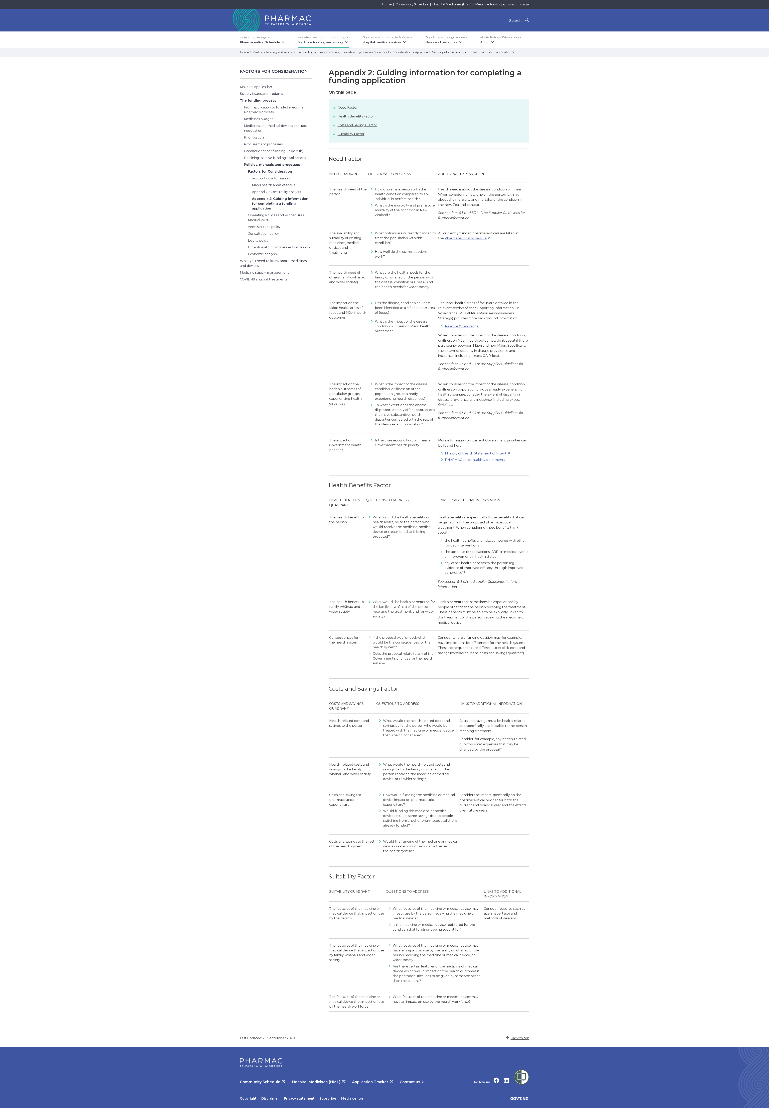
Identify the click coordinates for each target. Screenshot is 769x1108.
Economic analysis (262, 254)
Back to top (520, 1038)
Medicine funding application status (502, 4)
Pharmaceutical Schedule (466, 238)
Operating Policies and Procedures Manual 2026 (276, 217)
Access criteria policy (264, 227)
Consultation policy (263, 234)
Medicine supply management (264, 272)
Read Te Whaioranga (461, 326)
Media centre (352, 1098)
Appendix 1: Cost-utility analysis (276, 192)
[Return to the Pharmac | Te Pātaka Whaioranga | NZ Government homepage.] (271, 20)
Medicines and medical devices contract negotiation (275, 128)
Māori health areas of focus (273, 185)
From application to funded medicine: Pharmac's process (274, 109)
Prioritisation (254, 137)
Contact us (410, 1082)
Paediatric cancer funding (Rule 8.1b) (273, 151)
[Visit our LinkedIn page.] (506, 1080)
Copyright (248, 1098)
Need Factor (348, 107)
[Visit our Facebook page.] (496, 1080)
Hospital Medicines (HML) (451, 4)
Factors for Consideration (274, 71)
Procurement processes (263, 144)
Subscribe (327, 1098)
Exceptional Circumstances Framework (279, 247)
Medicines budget (258, 119)
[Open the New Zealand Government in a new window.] (519, 1098)
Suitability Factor (351, 134)
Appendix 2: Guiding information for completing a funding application (280, 203)
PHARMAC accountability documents (475, 460)
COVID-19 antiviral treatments (263, 279)
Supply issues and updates (261, 94)
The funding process (258, 100)
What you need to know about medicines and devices (273, 263)
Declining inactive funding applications (275, 158)
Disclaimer (270, 1098)
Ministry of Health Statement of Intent (475, 453)
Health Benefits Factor (356, 116)
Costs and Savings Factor (357, 125)
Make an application (256, 87)
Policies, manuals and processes (272, 165)
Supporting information (271, 178)
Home (387, 4)
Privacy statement (299, 1098)
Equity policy (258, 240)
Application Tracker (370, 1082)
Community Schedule (412, 4)
